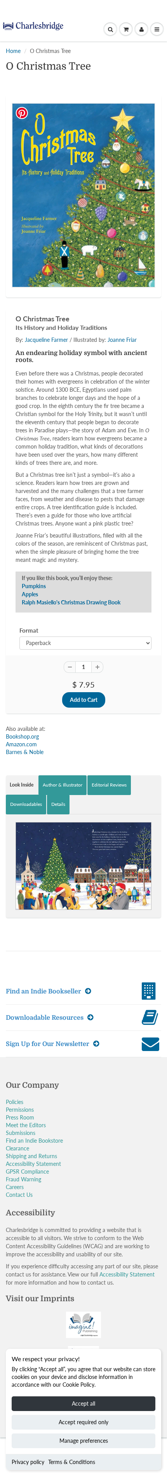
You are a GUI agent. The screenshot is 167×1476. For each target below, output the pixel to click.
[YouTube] (121, 149)
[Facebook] (63, 149)
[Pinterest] (82, 149)
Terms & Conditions (71, 1462)
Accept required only (83, 1422)
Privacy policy (28, 1462)
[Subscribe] (115, 125)
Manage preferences (83, 1440)
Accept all (83, 1403)
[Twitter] (44, 149)
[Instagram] (102, 149)
